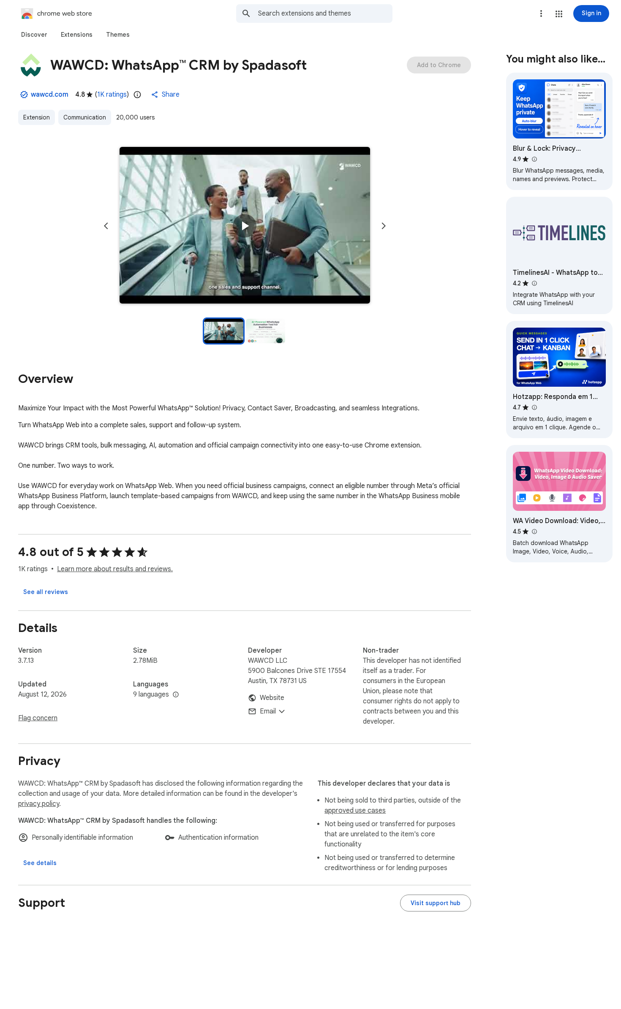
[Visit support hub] (435, 903)
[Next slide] (383, 225)
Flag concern (37, 718)
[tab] (34, 34)
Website (272, 698)
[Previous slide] (106, 225)
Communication (84, 117)
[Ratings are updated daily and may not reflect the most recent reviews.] (137, 94)
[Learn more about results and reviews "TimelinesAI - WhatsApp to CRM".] (534, 283)
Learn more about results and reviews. (115, 569)
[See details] (40, 863)
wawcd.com (49, 94)
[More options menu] (541, 13)
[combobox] (325, 13)
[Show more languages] (176, 695)
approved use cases (355, 810)
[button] (558, 13)
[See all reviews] (45, 592)
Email (268, 711)
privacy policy (38, 804)
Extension (36, 117)
